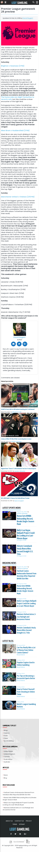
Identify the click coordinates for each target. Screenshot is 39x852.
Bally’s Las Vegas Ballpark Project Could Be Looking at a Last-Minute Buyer (26, 534)
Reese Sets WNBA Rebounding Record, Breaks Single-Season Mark (25, 520)
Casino (5, 574)
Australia (7, 762)
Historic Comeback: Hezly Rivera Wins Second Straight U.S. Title (25, 550)
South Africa (8, 759)
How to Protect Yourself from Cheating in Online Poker (26, 691)
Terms (15, 824)
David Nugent (28, 18)
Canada (7, 757)
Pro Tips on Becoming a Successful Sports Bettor (26, 677)
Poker (6, 738)
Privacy (29, 821)
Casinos (7, 733)
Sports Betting (9, 741)
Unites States (8, 751)
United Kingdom (9, 754)
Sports (5, 519)
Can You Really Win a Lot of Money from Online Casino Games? (26, 650)
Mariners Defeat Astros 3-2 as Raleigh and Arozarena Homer (26, 616)
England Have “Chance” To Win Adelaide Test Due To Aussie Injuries (18, 468)
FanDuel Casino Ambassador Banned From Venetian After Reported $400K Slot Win (26, 575)
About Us (9, 821)
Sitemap (22, 824)
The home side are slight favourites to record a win (17, 98)
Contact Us (19, 821)
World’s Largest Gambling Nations (26, 705)
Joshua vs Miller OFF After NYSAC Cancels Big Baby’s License (16, 439)
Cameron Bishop (22, 568)
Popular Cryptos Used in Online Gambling (26, 663)
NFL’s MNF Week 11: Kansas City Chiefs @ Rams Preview (15, 498)
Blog (5, 778)
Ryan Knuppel (19, 501)
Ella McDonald (16, 412)
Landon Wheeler (16, 441)
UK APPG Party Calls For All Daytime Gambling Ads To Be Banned (17, 409)
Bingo (6, 730)
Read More (21, 655)
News (6, 775)
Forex (6, 736)
